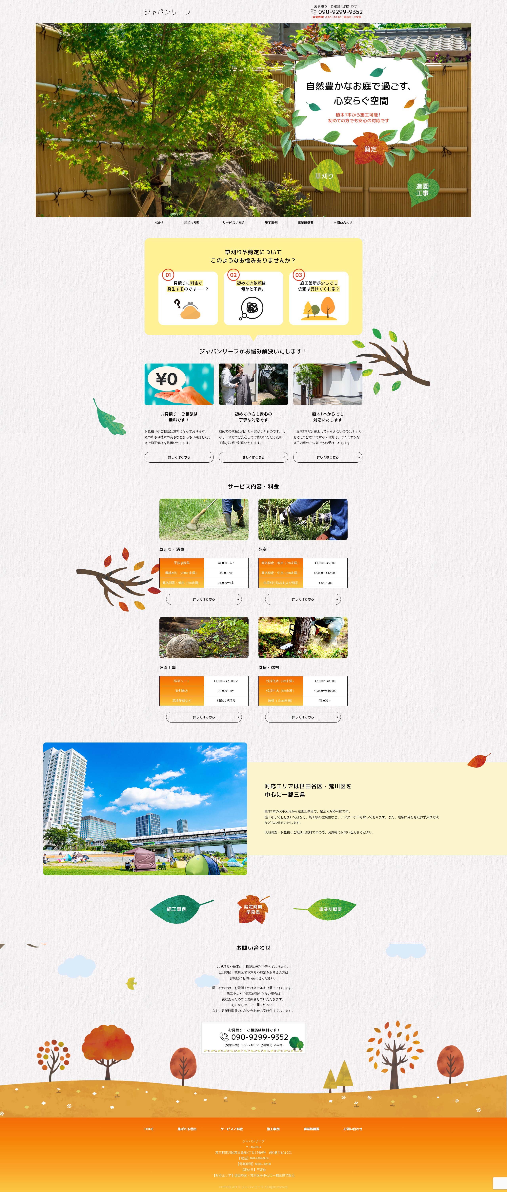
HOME (158, 222)
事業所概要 (306, 222)
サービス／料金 (234, 222)
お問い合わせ (343, 222)
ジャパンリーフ (253, 1141)
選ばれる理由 (193, 222)
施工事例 (271, 222)
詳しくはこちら (179, 457)
